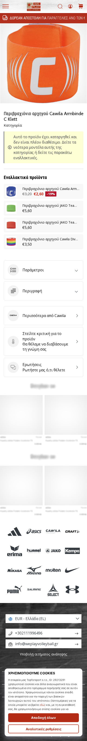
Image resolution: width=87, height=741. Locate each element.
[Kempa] (72, 550)
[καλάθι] (81, 6)
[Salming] (33, 589)
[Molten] (53, 570)
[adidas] (14, 531)
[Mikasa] (14, 570)
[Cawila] (53, 531)
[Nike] (72, 570)
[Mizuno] (33, 570)
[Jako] (53, 550)
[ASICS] (33, 531)
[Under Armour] (72, 589)
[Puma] (14, 589)
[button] (43, 270)
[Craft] (72, 531)
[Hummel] (33, 550)
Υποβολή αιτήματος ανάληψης (43, 654)
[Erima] (14, 550)
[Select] (53, 589)
